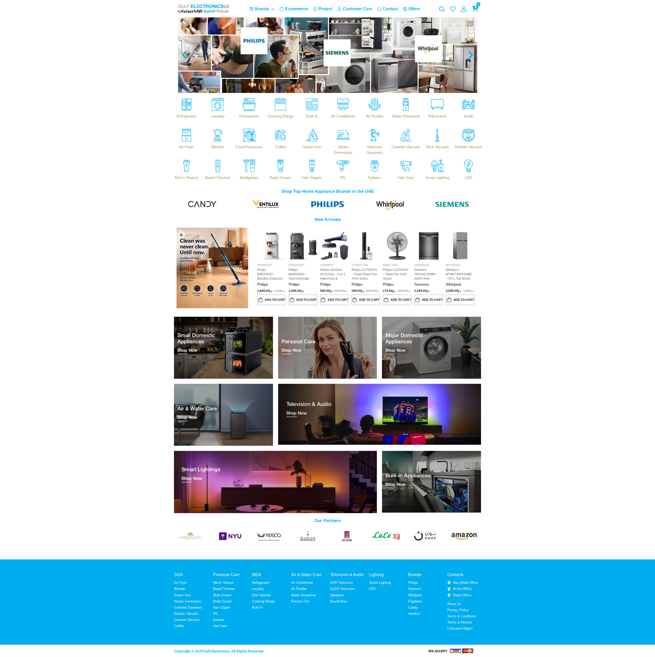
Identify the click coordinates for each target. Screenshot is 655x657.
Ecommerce (296, 9)
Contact (390, 9)
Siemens (421, 284)
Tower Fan (360, 265)
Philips (262, 284)
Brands (262, 9)
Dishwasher (423, 265)
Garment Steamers (335, 265)
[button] (184, 55)
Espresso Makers (271, 265)
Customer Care (357, 9)
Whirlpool (453, 284)
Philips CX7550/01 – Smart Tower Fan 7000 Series (364, 274)
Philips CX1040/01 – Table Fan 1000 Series (395, 274)
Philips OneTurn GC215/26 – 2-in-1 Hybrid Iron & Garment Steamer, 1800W (332, 278)
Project (325, 9)
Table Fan (390, 265)
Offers (414, 9)
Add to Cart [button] (275, 300)
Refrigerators (458, 265)
